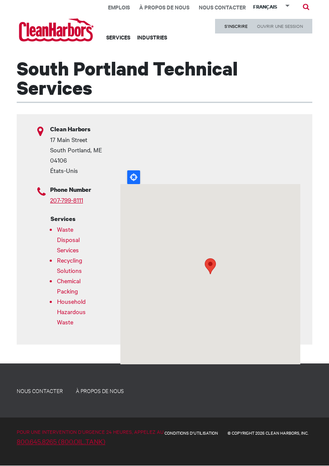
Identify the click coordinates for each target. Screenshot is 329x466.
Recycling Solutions (69, 265)
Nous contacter (222, 7)
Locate (133, 177)
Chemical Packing (69, 285)
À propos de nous (164, 7)
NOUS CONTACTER (40, 390)
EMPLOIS (119, 7)
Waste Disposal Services (68, 239)
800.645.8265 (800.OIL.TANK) (61, 441)
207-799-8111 (66, 200)
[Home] (56, 30)
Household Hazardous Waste (70, 311)
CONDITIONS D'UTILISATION (191, 433)
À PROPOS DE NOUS (100, 390)
